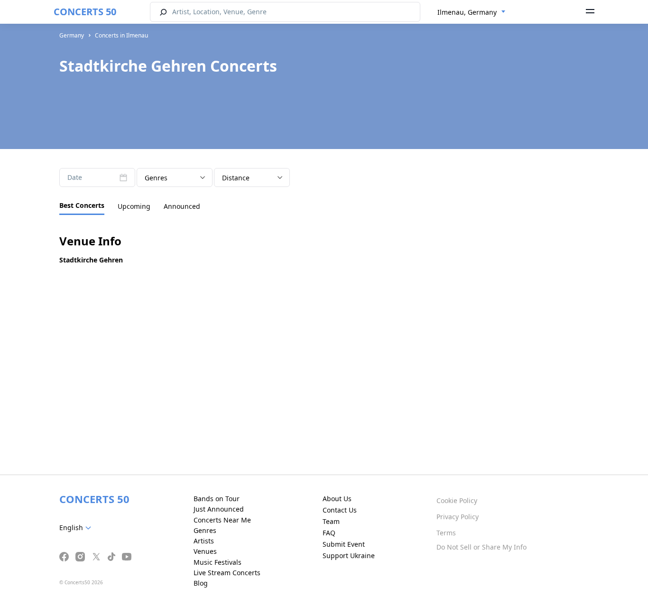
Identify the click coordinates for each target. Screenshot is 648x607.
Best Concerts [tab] (81, 205)
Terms (446, 532)
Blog (201, 583)
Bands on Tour (217, 498)
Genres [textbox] (156, 177)
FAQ (329, 532)
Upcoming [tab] (134, 206)
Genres (205, 530)
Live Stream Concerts (227, 572)
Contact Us (340, 509)
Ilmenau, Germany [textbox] (467, 12)
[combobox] (471, 12)
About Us (337, 498)
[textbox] (77, 527)
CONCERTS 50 (85, 11)
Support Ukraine (349, 555)
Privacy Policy (457, 516)
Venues (205, 551)
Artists (204, 540)
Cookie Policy (456, 500)
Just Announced (219, 509)
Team (331, 521)
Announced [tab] (182, 206)
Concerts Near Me (222, 519)
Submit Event (344, 544)
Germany (71, 35)
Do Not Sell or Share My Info (481, 546)
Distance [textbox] (236, 177)
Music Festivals (217, 562)
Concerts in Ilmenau (121, 35)
